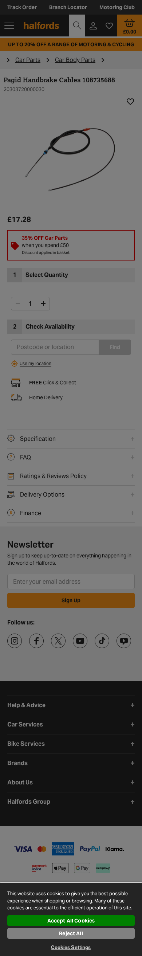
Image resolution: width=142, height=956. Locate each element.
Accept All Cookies (71, 920)
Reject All (71, 933)
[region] (71, 919)
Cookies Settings (71, 947)
